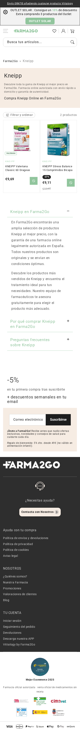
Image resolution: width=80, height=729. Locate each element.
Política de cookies (16, 549)
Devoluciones (12, 632)
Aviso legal (10, 555)
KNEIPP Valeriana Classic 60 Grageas (17, 168)
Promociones (12, 588)
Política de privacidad (18, 544)
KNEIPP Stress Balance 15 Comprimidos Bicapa (57, 168)
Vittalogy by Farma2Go (19, 644)
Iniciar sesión (12, 620)
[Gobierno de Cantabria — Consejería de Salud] (58, 712)
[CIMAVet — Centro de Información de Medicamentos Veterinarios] (58, 701)
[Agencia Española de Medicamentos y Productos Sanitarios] (21, 701)
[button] (45, 30)
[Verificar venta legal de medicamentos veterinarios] (21, 712)
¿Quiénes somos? (15, 576)
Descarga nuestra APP (18, 638)
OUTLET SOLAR (40, 21)
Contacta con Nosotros (37, 511)
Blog (6, 600)
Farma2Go (10, 61)
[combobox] (40, 42)
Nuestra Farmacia (15, 582)
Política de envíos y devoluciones (25, 538)
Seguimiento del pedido (19, 626)
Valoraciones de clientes (20, 594)
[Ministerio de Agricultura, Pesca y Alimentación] (40, 712)
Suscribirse (58, 420)
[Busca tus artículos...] (72, 42)
